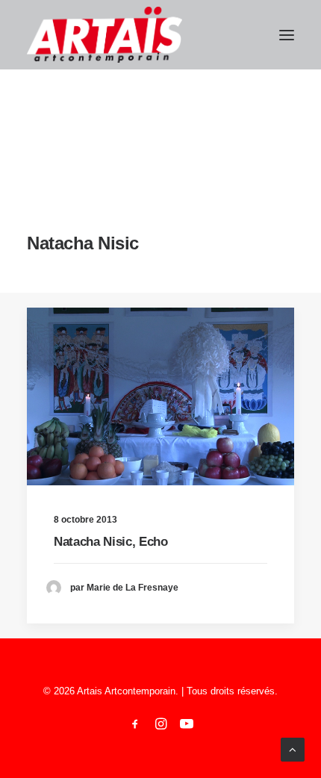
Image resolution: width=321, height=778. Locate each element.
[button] (286, 34)
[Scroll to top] (293, 748)
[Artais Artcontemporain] (104, 35)
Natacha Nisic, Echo (111, 542)
